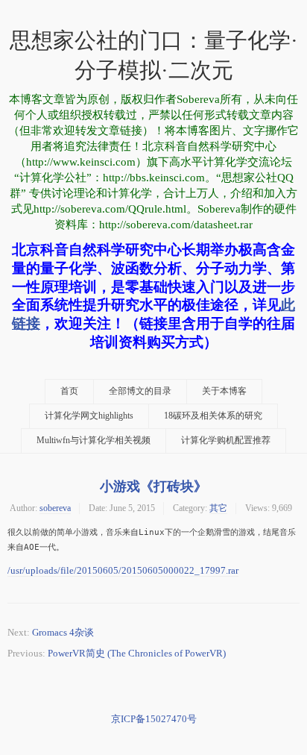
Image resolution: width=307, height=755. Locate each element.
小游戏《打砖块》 (153, 485)
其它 (218, 508)
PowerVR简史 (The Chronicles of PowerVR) (137, 653)
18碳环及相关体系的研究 (213, 416)
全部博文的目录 (140, 391)
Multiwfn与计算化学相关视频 (94, 440)
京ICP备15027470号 (154, 718)
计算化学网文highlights (89, 416)
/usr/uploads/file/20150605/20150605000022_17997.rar (122, 570)
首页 (69, 391)
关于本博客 (224, 391)
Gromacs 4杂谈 (63, 632)
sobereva (55, 508)
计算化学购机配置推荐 (225, 440)
